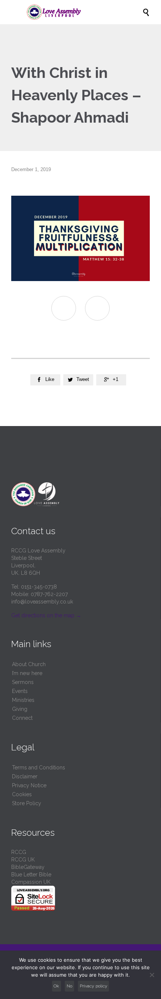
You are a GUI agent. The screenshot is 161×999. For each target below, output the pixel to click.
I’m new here (27, 673)
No (69, 986)
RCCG (18, 852)
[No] (151, 974)
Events (20, 691)
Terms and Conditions (38, 767)
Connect (22, 718)
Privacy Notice (29, 785)
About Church (29, 664)
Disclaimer (24, 776)
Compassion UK (31, 882)
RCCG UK (23, 860)
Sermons (23, 682)
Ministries (23, 700)
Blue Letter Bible (31, 874)
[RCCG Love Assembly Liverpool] (84, 12)
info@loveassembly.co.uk (42, 602)
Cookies (22, 794)
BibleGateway (28, 867)
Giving (19, 709)
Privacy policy (93, 986)
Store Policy (26, 803)
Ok (56, 986)
